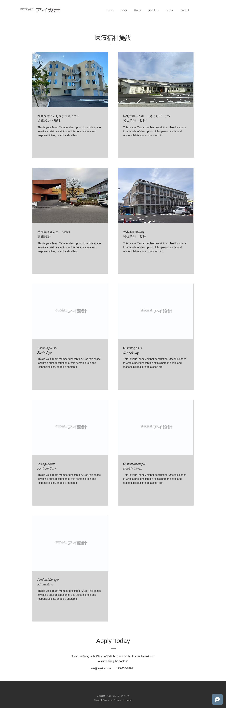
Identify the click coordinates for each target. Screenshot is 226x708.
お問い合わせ (113, 696)
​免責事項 (101, 696)
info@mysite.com (100, 668)
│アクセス (124, 696)
